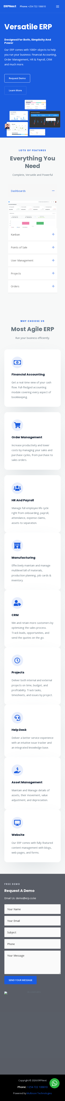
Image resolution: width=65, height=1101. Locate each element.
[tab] (32, 190)
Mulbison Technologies (39, 1093)
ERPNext (10, 6)
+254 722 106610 (37, 6)
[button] (17, 78)
